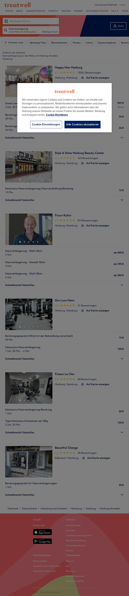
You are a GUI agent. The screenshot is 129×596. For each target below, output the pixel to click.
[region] (64, 107)
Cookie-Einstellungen (46, 124)
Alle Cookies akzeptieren (82, 124)
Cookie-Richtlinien (57, 115)
